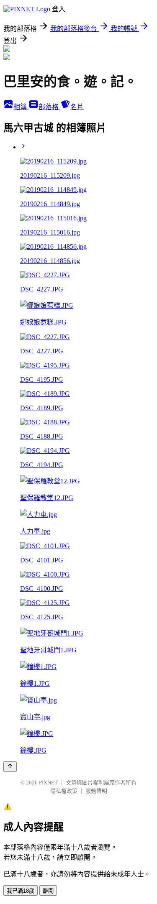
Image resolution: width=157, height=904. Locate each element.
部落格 (49, 106)
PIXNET (48, 782)
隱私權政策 (63, 791)
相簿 (20, 106)
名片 (77, 106)
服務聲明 (96, 791)
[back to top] (10, 766)
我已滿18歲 (20, 891)
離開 (48, 891)
